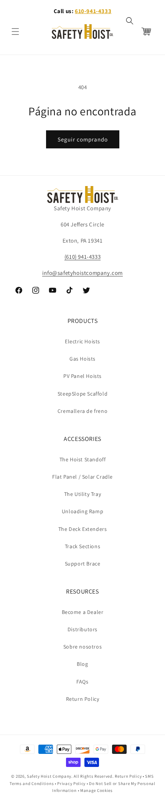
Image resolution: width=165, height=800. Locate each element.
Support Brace (83, 563)
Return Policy (82, 698)
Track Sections (82, 546)
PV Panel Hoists (82, 376)
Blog (82, 663)
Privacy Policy (71, 783)
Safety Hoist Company (49, 776)
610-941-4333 (93, 11)
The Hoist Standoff (82, 459)
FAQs (82, 681)
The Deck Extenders (82, 529)
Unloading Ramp (82, 511)
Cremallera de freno (82, 410)
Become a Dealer (83, 612)
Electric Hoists (82, 341)
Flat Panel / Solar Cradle (82, 476)
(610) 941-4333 (82, 256)
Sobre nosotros (82, 646)
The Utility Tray (82, 494)
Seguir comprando (83, 139)
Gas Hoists (82, 358)
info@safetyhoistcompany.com (82, 272)
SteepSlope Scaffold (82, 393)
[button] (15, 31)
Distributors (82, 629)
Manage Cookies (96, 790)
